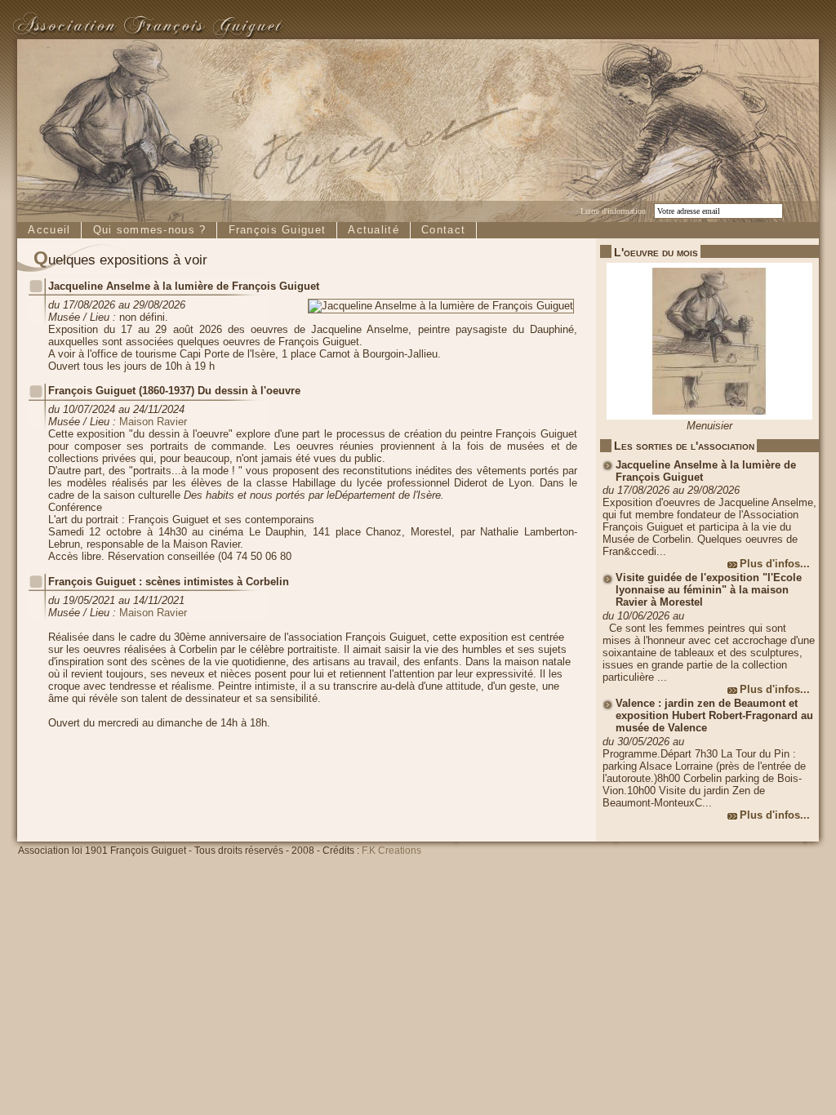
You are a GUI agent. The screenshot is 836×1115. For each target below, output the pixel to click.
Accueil (49, 230)
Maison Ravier (153, 421)
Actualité (373, 230)
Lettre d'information (613, 211)
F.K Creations (391, 850)
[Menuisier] (709, 416)
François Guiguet (277, 230)
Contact (443, 230)
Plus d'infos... (775, 564)
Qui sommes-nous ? (150, 230)
